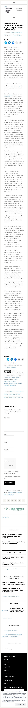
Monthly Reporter (9, 676)
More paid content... (7, 618)
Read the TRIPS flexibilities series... (10, 596)
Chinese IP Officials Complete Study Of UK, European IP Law (13, 542)
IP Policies (12, 391)
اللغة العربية (7, 667)
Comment (7, 418)
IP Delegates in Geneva (10, 630)
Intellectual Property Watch (14, 9)
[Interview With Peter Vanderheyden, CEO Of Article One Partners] (6, 612)
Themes (17, 391)
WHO (22, 397)
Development (7, 393)
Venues (21, 391)
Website (6, 450)
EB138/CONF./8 (8, 96)
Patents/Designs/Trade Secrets (12, 394)
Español (6, 662)
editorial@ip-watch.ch (10, 367)
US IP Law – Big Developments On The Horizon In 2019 (13, 563)
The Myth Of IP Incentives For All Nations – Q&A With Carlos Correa (12, 590)
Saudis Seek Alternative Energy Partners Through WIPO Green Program (12, 536)
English (13, 393)
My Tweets (5, 517)
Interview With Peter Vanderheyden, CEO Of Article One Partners (17, 610)
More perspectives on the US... (10, 569)
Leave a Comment (18, 35)
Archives (6, 674)
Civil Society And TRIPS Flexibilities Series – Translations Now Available (13, 583)
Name (6, 434)
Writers (6, 683)
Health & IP (18, 393)
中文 (5, 664)
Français (6, 659)
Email (6, 442)
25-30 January (16, 86)
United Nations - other (14, 397)
